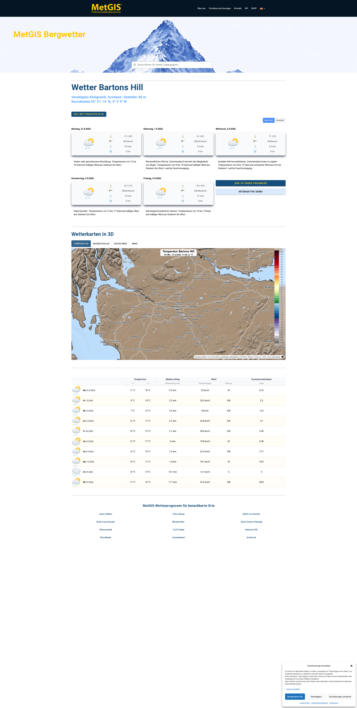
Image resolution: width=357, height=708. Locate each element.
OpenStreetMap (214, 357)
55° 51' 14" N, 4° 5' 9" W (109, 102)
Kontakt (238, 8)
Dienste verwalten (293, 689)
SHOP (254, 8)
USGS (269, 357)
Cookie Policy (305, 703)
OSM (264, 357)
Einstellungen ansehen (340, 696)
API (246, 8)
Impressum (334, 703)
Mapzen (258, 357)
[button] (351, 665)
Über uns (201, 8)
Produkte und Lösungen (220, 8)
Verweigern (316, 696)
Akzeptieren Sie (295, 696)
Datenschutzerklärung (319, 703)
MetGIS (243, 357)
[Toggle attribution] (282, 357)
